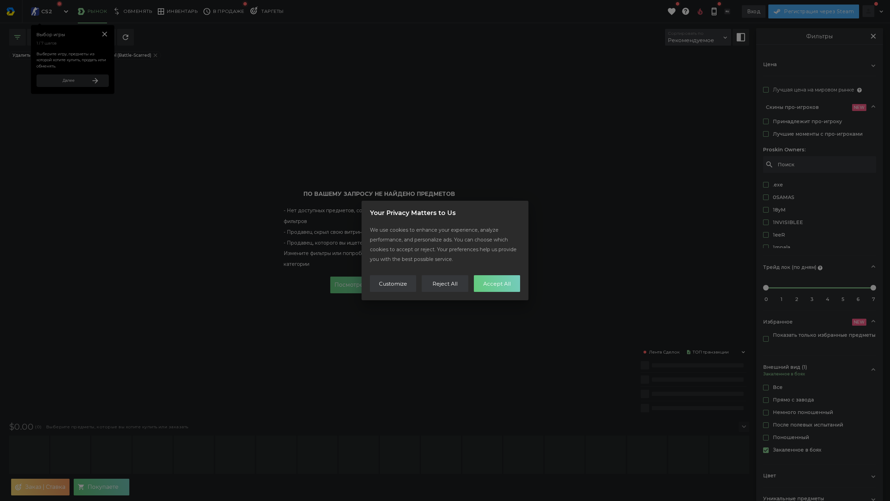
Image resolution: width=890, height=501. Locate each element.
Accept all (497, 283)
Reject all (445, 283)
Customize (393, 283)
